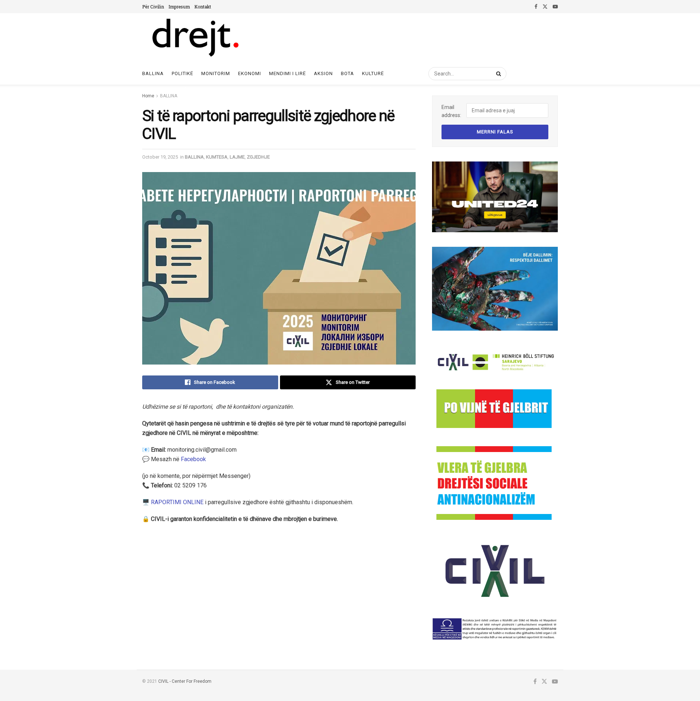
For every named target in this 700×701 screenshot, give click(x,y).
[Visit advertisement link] (495, 196)
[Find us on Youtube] (555, 6)
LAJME (237, 157)
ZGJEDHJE (258, 157)
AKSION (323, 73)
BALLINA (168, 95)
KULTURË (373, 73)
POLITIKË (182, 73)
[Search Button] (497, 73)
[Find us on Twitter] (545, 6)
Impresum (179, 6)
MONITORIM (215, 73)
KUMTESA (217, 157)
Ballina (153, 73)
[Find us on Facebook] (535, 6)
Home (148, 95)
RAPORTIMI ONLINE (177, 502)
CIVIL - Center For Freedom (184, 681)
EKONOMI (249, 73)
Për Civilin (153, 6)
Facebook (193, 459)
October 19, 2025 (160, 157)
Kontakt (202, 6)
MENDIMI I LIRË (287, 73)
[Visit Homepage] (195, 38)
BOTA (347, 73)
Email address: (451, 111)
